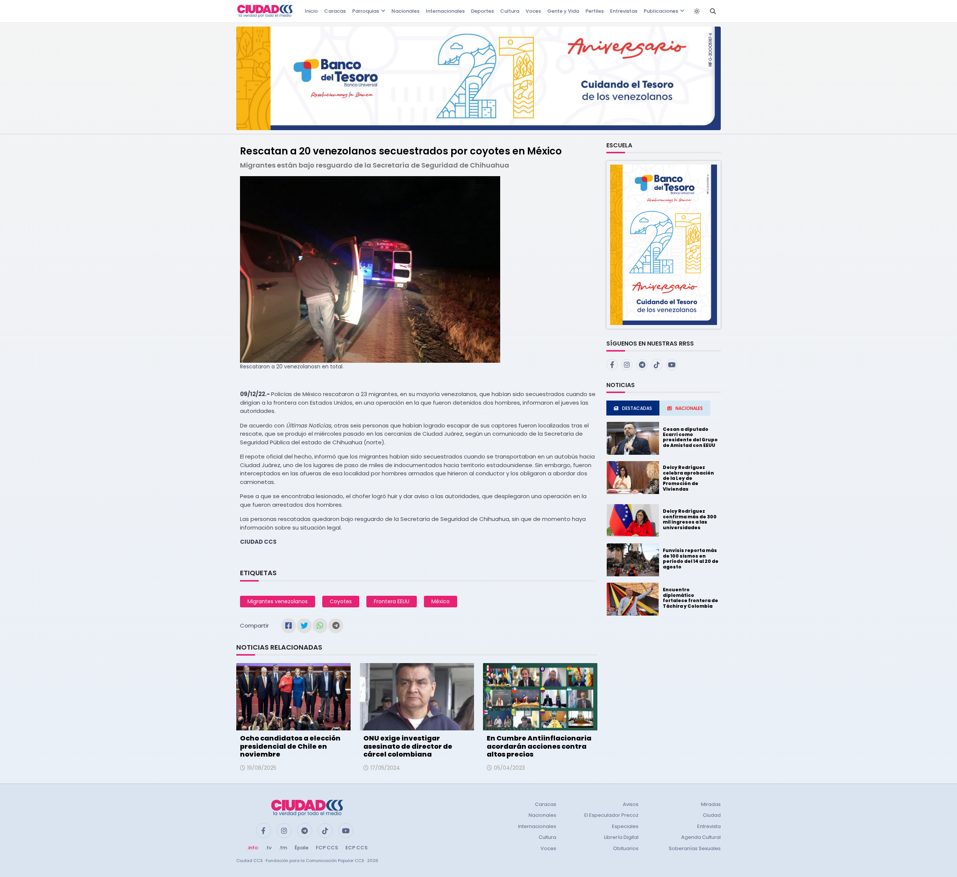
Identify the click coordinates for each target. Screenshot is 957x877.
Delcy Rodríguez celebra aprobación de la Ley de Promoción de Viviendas (688, 478)
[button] (663, 244)
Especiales (625, 826)
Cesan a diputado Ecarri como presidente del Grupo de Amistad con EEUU (690, 437)
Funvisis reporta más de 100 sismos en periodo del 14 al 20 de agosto (690, 558)
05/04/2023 (509, 768)
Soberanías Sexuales (695, 848)
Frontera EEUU (391, 601)
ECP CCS (356, 847)
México (440, 601)
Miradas (711, 804)
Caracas (335, 11)
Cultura (509, 11)
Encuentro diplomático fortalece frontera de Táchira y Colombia (690, 597)
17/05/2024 (385, 768)
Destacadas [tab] (637, 408)
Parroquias (365, 11)
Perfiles (594, 11)
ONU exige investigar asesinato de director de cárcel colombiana (407, 746)
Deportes (482, 11)
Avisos (630, 804)
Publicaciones (661, 11)
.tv (268, 847)
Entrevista (709, 826)
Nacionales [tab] (689, 408)
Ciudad (712, 815)
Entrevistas (623, 11)
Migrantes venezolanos (277, 601)
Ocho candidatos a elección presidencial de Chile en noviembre (290, 746)
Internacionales (445, 11)
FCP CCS (327, 847)
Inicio (311, 11)
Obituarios (625, 848)
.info (252, 847)
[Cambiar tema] (697, 11)
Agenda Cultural (701, 837)
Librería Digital (621, 837)
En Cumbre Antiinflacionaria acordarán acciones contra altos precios (539, 746)
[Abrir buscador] (713, 11)
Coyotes (341, 601)
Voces (533, 11)
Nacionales (405, 11)
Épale (301, 847)
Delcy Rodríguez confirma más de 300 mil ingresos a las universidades (690, 519)
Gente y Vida (563, 11)
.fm (283, 847)
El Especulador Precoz (611, 815)
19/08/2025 (261, 768)
